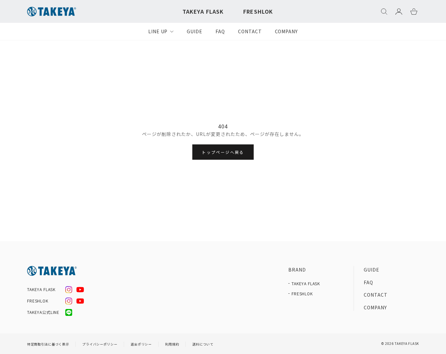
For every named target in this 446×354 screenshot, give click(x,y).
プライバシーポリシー (99, 344)
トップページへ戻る (223, 152)
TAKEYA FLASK (203, 11)
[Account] (399, 11)
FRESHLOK (258, 11)
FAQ (220, 31)
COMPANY (286, 31)
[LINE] (69, 312)
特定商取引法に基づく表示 (48, 344)
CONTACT (250, 31)
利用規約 (172, 344)
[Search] (384, 11)
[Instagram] (69, 290)
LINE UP (158, 31)
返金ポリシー (141, 344)
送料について (202, 344)
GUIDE (194, 31)
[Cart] (414, 11)
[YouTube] (80, 290)
